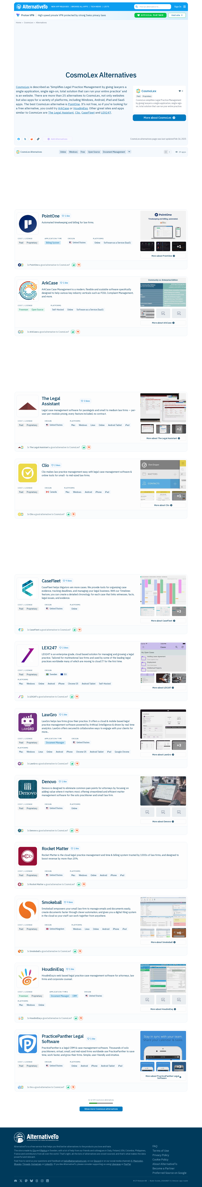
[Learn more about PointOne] (28, 223)
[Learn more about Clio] (28, 473)
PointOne (74, 104)
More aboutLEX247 (161, 687)
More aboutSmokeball (162, 942)
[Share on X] (25, 139)
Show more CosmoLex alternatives (101, 1109)
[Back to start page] (33, 6)
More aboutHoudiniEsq (162, 1009)
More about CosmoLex (157, 117)
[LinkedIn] (47, 1180)
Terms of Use (160, 1150)
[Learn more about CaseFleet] (28, 588)
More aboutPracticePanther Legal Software (162, 1077)
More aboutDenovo (161, 821)
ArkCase (63, 108)
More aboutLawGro (161, 754)
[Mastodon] (26, 1180)
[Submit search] (137, 7)
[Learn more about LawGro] (28, 722)
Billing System (52, 242)
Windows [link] (73, 152)
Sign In (177, 6)
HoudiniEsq (80, 108)
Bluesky (17, 1164)
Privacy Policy (160, 1155)
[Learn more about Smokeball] (28, 910)
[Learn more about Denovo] (28, 789)
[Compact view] (169, 152)
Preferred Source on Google (169, 1173)
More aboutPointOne (162, 256)
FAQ (154, 1146)
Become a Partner (163, 1168)
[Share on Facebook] (18, 139)
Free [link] (83, 152)
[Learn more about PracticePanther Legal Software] (28, 1044)
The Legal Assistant (61, 112)
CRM (75, 996)
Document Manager (55, 742)
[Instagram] (42, 1180)
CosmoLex (22, 87)
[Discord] (15, 1180)
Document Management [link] (114, 152)
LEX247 (106, 112)
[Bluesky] (31, 1180)
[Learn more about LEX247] (28, 655)
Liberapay (116, 1164)
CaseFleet (88, 112)
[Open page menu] (184, 6)
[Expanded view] (166, 152)
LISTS (106, 7)
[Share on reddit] (31, 139)
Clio (77, 112)
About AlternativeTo (164, 1164)
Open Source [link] (94, 152)
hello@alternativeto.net (75, 1160)
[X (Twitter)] (20, 1180)
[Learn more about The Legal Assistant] (28, 406)
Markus (43, 1150)
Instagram (36, 1164)
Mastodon (138, 1160)
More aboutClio (161, 505)
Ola (34, 1150)
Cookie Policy (160, 1159)
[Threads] (36, 1180)
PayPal (127, 1164)
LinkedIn (49, 1164)
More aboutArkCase (162, 322)
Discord (97, 1160)
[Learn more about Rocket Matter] (28, 856)
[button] (66, 216)
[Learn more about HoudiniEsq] (28, 977)
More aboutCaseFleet (161, 620)
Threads (26, 1164)
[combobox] (152, 6)
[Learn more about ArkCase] (28, 290)
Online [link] (63, 152)
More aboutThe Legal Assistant (162, 438)
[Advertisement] (101, 45)
